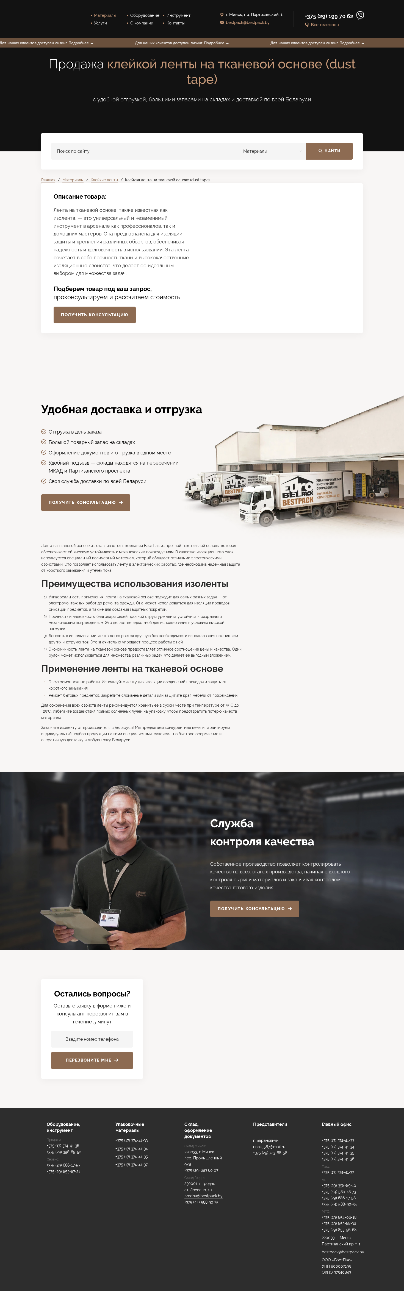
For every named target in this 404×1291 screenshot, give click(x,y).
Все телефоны (325, 25)
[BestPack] (55, 19)
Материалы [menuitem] (105, 15)
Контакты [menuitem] (176, 23)
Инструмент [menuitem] (178, 15)
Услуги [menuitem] (100, 23)
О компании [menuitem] (141, 23)
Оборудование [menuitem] (144, 15)
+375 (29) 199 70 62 (330, 16)
